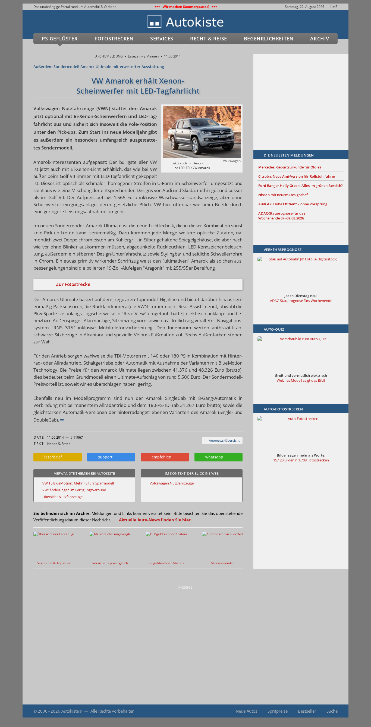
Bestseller (307, 711)
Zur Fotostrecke (73, 284)
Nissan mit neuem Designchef (283, 194)
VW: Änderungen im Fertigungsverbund (74, 489)
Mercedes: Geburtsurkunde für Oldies (289, 167)
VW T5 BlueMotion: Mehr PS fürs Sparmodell (78, 483)
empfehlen (160, 457)
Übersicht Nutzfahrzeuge (62, 496)
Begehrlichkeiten (269, 38)
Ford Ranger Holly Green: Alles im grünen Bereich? (300, 185)
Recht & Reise (208, 38)
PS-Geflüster (60, 38)
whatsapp (213, 457)
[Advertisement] (300, 94)
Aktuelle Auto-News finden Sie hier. (155, 519)
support (104, 457)
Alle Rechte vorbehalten (112, 711)
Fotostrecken (114, 38)
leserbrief (52, 457)
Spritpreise (278, 711)
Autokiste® (71, 711)
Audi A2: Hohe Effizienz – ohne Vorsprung (292, 204)
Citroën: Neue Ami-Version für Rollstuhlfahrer (296, 176)
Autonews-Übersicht (223, 440)
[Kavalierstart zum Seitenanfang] (337, 711)
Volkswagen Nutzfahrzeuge (172, 483)
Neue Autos (246, 711)
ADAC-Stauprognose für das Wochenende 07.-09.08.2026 (281, 216)
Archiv (319, 38)
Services (161, 38)
